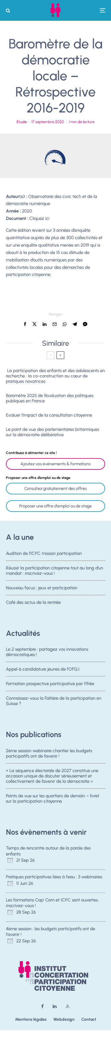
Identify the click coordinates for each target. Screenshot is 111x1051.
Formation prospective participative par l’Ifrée (50, 683)
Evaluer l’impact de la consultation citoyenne (49, 415)
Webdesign (64, 1019)
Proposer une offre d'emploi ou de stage (55, 506)
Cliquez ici (39, 218)
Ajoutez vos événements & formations (55, 463)
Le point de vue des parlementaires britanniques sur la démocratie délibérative (52, 432)
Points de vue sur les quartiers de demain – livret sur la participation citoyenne (52, 798)
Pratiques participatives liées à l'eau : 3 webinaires (54, 876)
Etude (22, 122)
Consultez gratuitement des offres (55, 488)
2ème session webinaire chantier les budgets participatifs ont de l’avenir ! (49, 753)
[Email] (54, 324)
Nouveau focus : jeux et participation (41, 587)
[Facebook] (42, 1006)
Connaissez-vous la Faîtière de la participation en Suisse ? (53, 701)
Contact (88, 1019)
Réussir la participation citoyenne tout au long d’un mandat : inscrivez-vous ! (54, 570)
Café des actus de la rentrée (33, 602)
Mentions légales (30, 1019)
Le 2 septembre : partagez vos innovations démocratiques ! (47, 652)
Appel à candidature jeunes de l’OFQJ (42, 669)
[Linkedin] (54, 1006)
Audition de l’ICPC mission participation (44, 553)
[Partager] (25, 324)
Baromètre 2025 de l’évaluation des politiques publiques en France (49, 398)
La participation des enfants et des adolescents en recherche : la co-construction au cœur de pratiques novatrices (55, 376)
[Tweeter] (34, 324)
